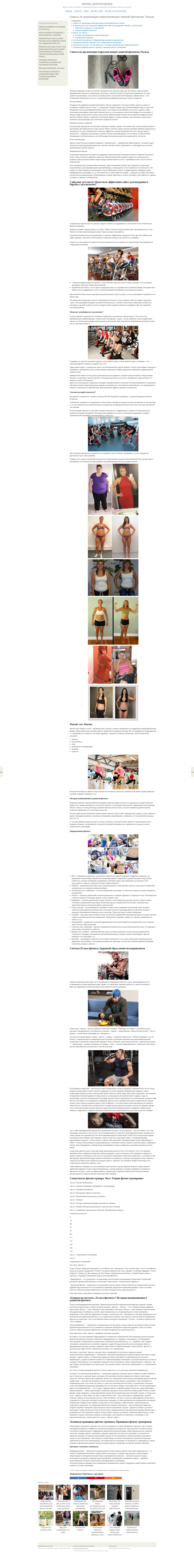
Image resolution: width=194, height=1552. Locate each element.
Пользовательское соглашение (86, 1546)
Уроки (86, 10)
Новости (78, 10)
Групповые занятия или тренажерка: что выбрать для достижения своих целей (50, 62)
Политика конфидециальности (80, 1548)
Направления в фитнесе (84, 37)
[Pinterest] (95, 1478)
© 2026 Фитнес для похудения (45, 1546)
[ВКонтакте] (78, 1478)
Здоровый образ (113, 1470)
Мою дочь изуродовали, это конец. (52, 68)
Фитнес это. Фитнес (80, 33)
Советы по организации (81, 1470)
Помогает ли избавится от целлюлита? (89, 28)
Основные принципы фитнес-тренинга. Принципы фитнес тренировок (99, 47)
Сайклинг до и (91, 1470)
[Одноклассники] (113, 1478)
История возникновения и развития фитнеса (92, 35)
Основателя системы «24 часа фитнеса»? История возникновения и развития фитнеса (106, 45)
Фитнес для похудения (97, 4)
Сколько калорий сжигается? (86, 30)
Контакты (75, 1546)
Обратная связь (113, 1546)
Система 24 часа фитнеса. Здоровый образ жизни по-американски (98, 40)
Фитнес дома (97, 10)
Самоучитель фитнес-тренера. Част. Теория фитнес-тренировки (97, 42)
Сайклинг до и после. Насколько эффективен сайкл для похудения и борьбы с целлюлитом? (107, 25)
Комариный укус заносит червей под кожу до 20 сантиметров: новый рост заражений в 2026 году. (52, 40)
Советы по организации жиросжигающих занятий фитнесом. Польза (98, 23)
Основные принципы (123, 1470)
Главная (68, 10)
